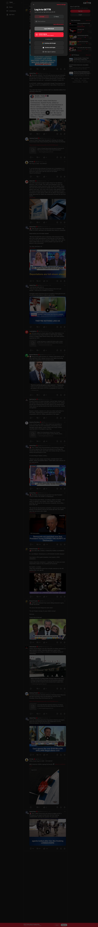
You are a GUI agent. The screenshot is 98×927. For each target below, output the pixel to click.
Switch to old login (61, 4)
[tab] (42, 16)
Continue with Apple (50, 47)
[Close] (33, 4)
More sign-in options (50, 51)
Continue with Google (50, 43)
